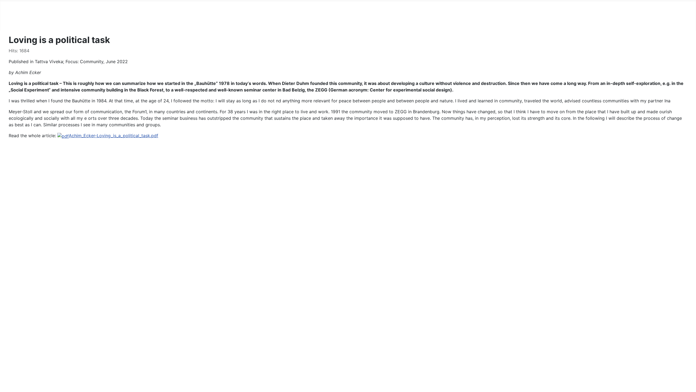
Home (15, 21)
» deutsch (38, 21)
